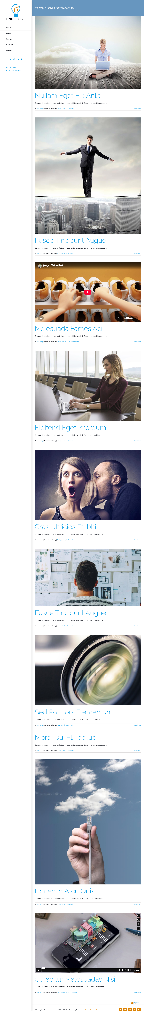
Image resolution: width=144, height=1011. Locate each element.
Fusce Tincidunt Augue (70, 240)
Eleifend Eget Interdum (70, 428)
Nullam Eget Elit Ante (68, 95)
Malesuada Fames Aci (68, 328)
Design (59, 108)
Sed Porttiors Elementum (74, 712)
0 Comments (70, 108)
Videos (64, 341)
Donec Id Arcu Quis (64, 891)
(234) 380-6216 (11, 68)
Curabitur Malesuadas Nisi (75, 979)
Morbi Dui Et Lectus (65, 737)
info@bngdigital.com (13, 70)
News (63, 108)
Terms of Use (100, 1010)
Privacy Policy (89, 1010)
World (63, 253)
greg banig (40, 108)
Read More (137, 108)
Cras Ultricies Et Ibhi (65, 527)
